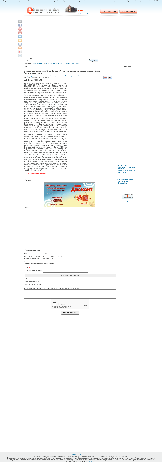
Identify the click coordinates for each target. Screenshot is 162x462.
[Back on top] (20, 21)
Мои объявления (128, 11)
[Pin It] (20, 32)
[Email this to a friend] (20, 55)
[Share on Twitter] (20, 36)
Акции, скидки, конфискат (54, 64)
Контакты (75, 454)
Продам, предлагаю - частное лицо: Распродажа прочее (44, 76)
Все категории (38, 64)
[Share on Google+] (20, 29)
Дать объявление (109, 11)
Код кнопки (127, 201)
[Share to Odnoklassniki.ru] (20, 47)
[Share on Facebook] (20, 25)
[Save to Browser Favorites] (20, 40)
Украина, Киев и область (74, 76)
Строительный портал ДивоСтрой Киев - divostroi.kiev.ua (125, 181)
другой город (83, 13)
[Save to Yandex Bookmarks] (20, 51)
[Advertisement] (81, 37)
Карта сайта (84, 454)
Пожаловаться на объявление (37, 174)
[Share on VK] (20, 44)
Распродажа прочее (72, 64)
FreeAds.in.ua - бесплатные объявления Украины (126, 167)
